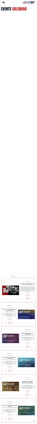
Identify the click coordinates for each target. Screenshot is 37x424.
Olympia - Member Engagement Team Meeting (27, 334)
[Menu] (3, 2)
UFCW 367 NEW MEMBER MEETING (27, 283)
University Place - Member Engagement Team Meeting (27, 382)
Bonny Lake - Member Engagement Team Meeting (10, 310)
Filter (12, 275)
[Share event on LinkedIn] (28, 295)
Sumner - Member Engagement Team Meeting (9, 406)
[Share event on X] (27, 295)
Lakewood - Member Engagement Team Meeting (9, 358)
